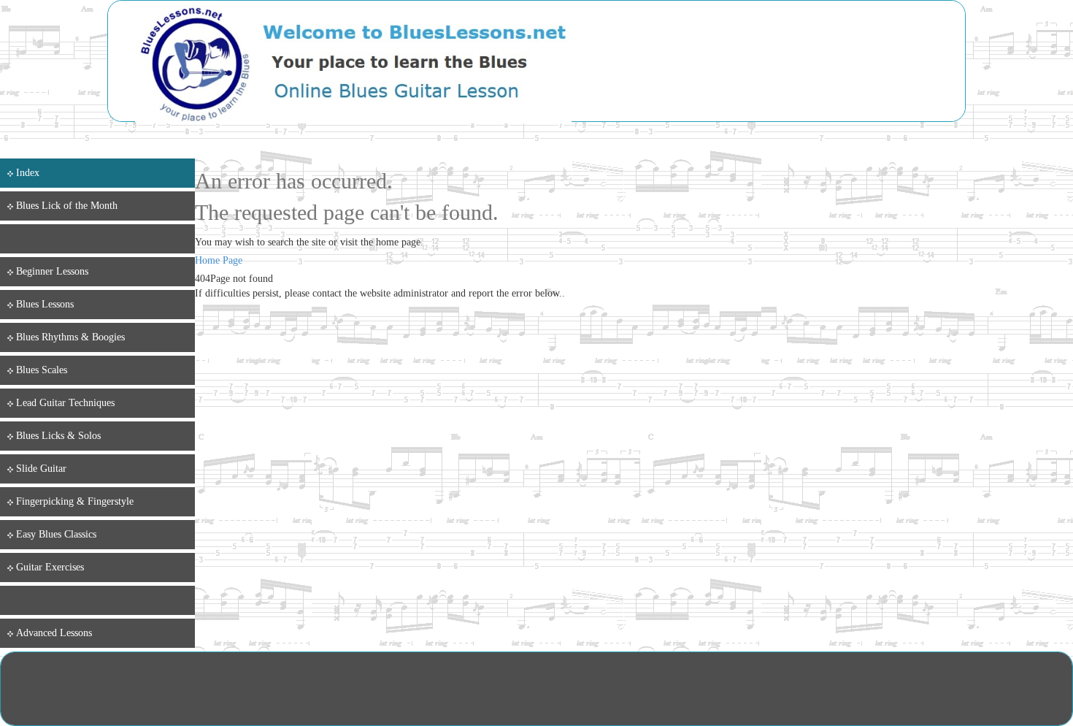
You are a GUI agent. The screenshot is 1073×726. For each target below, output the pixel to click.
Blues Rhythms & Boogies (70, 337)
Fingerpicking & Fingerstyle (75, 501)
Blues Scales (41, 369)
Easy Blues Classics (56, 534)
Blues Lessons (45, 304)
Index (27, 172)
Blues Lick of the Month (67, 205)
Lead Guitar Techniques (65, 402)
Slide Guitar (41, 468)
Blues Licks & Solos (58, 435)
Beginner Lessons (52, 271)
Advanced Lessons (54, 632)
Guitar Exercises (50, 567)
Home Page (218, 260)
